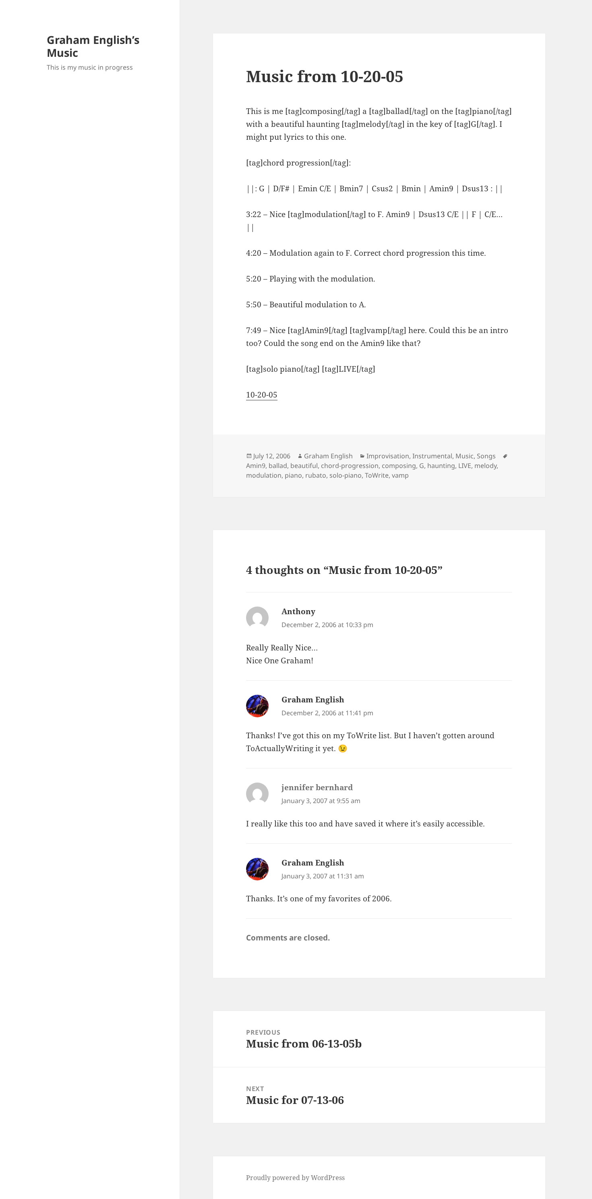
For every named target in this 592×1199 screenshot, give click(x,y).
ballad (278, 465)
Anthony (298, 611)
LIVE (464, 465)
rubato (315, 475)
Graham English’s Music (93, 46)
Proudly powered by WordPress (295, 1177)
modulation (264, 475)
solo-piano (345, 475)
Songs (486, 455)
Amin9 (255, 465)
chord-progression (350, 465)
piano (293, 475)
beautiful (304, 465)
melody (485, 465)
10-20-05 (261, 394)
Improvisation (387, 455)
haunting (441, 465)
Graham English (328, 455)
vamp (400, 475)
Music (464, 455)
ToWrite (377, 475)
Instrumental (432, 455)
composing (399, 465)
